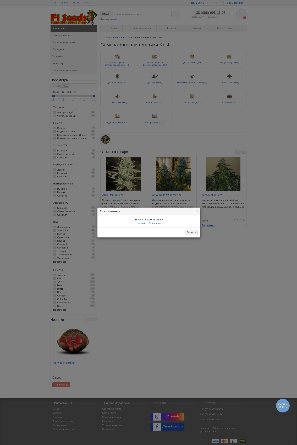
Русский (141, 223)
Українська (155, 223)
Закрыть (191, 232)
